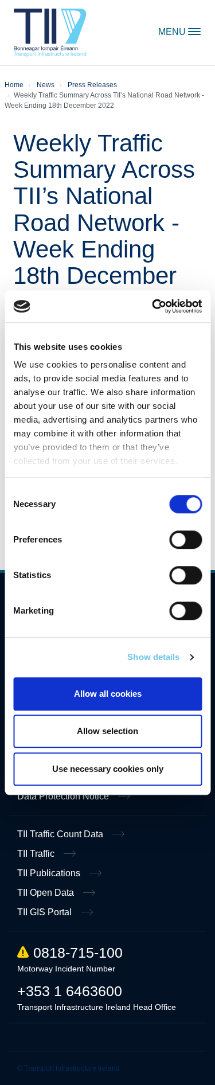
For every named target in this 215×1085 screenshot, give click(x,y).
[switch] (185, 539)
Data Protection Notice (64, 796)
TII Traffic (37, 853)
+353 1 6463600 (69, 991)
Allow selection (107, 731)
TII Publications (50, 873)
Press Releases (92, 85)
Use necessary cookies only (107, 769)
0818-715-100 (78, 953)
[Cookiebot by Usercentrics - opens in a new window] (153, 306)
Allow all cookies (108, 693)
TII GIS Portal (45, 912)
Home (50, 32)
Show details (153, 657)
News (45, 85)
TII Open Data (46, 892)
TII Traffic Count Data (61, 834)
